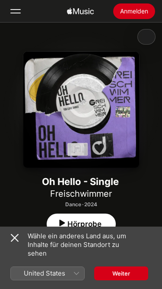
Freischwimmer (81, 193)
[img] (80, 11)
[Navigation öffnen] (15, 11)
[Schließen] (15, 238)
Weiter (121, 273)
